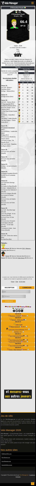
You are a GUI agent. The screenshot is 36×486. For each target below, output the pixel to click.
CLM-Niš (16, 332)
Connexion (26, 287)
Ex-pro (16, 16)
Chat (17, 281)
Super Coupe (19, 324)
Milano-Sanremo (15, 326)
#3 (27, 345)
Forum (12, 281)
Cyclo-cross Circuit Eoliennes (16, 329)
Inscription (9, 287)
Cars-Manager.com (6, 461)
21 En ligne (22, 281)
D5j (21, 16)
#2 (27, 340)
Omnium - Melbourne (17, 320)
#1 (27, 336)
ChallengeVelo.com (6, 453)
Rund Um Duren (19, 308)
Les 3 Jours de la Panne (16, 336)
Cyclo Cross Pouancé (15, 341)
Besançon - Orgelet (15, 316)
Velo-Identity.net (5, 457)
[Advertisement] (18, 268)
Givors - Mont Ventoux (15, 349)
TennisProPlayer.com (6, 465)
